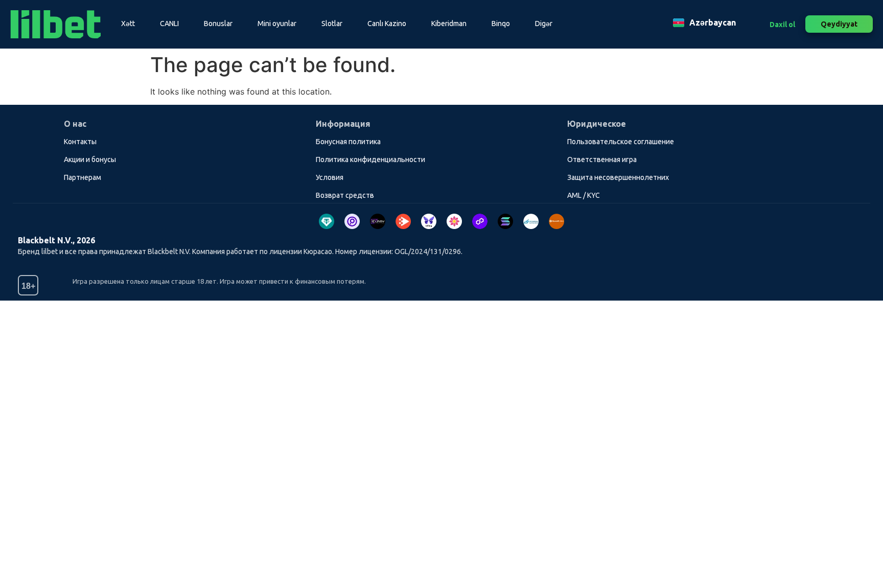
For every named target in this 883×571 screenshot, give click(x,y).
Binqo (501, 23)
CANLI (169, 23)
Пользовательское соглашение (620, 142)
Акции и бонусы (90, 159)
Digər (543, 23)
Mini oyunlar (277, 23)
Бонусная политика (348, 142)
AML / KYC (583, 195)
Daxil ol (782, 24)
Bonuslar (218, 23)
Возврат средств (345, 195)
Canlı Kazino (386, 23)
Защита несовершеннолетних (618, 177)
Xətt (128, 23)
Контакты (80, 142)
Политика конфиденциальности (370, 159)
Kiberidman (449, 23)
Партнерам (82, 177)
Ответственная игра (602, 159)
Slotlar (331, 23)
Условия (329, 177)
